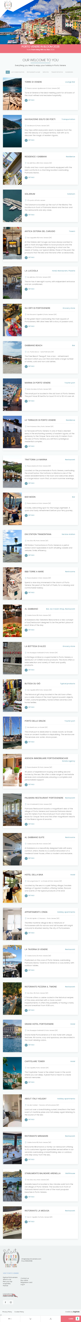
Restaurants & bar (33, 72)
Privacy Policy (7, 1312)
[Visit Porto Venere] (17, 9)
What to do (7, 1279)
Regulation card (26, 1282)
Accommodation (17, 72)
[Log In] (51, 1319)
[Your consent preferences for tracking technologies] (77, 1318)
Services (46, 72)
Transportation (57, 72)
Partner (5, 1286)
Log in (23, 1284)
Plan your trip (7, 1281)
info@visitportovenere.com (31, 1259)
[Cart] (30, 1319)
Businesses (69, 72)
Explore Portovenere (10, 1277)
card (71, 1319)
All (8, 72)
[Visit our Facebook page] (5, 1302)
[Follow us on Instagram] (11, 1302)
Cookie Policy (19, 1312)
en (9, 1319)
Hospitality (7, 1284)
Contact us (25, 1278)
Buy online (24, 1280)
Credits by (72, 1312)
